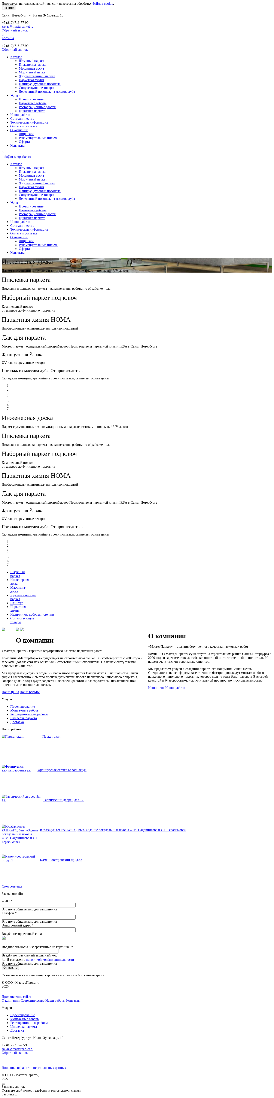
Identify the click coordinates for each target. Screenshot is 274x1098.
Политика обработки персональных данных (34, 1068)
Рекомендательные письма (38, 138)
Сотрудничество (22, 118)
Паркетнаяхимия (18, 608)
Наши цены (156, 687)
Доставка (17, 722)
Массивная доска (31, 68)
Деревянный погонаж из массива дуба (47, 91)
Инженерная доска (32, 64)
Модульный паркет (33, 72)
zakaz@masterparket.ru (17, 26)
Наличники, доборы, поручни (32, 614)
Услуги (15, 95)
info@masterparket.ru (16, 156)
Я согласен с (40, 959)
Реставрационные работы (37, 107)
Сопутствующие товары (36, 88)
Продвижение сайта (16, 996)
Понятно (8, 7)
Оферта (24, 141)
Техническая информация (29, 122)
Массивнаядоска (18, 589)
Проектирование (31, 99)
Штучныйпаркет (17, 574)
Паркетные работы (32, 103)
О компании (19, 130)
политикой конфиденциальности (50, 959)
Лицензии (26, 134)
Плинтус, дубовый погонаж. (40, 84)
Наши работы (20, 114)
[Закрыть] (3, 1084)
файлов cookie (102, 3)
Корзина (8, 38)
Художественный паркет (37, 76)
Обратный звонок (15, 30)
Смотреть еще (12, 886)
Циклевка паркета (32, 111)
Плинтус (16, 603)
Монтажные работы (24, 710)
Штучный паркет (31, 61)
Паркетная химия (31, 80)
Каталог (16, 57)
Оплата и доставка (23, 126)
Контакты (17, 145)
